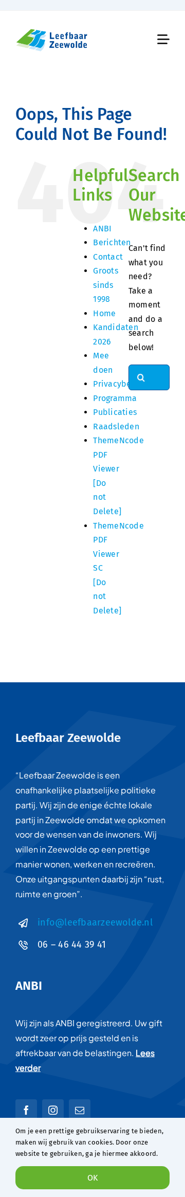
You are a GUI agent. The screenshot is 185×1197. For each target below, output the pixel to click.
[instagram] (53, 1110)
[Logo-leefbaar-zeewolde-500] (52, 30)
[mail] (79, 1110)
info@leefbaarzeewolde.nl (95, 922)
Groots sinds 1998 (105, 285)
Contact (108, 257)
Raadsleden (116, 426)
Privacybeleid (119, 384)
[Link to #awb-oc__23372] (163, 39)
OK (92, 1178)
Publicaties (115, 412)
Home (104, 313)
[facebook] (26, 1110)
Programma (115, 398)
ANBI (102, 228)
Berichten (112, 242)
